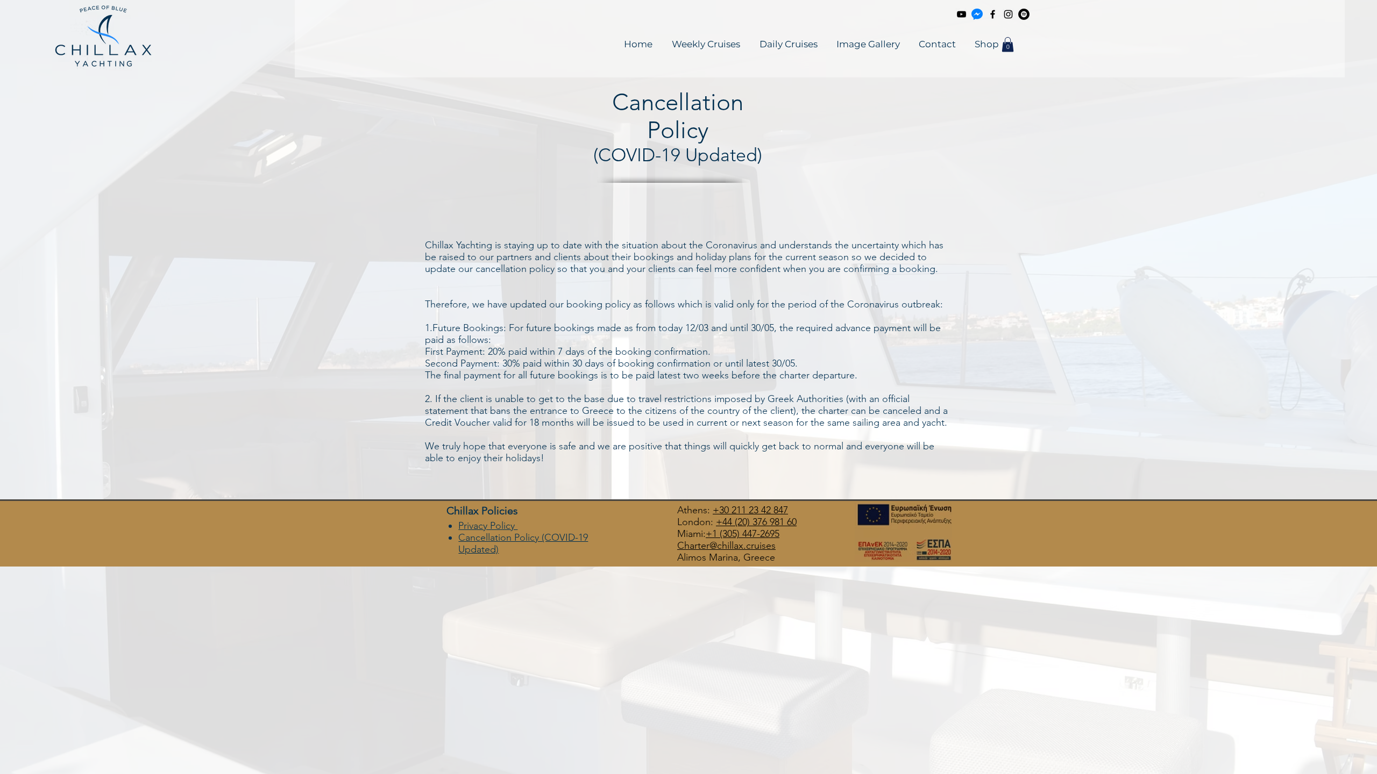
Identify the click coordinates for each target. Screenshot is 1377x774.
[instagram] (1008, 14)
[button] (1008, 44)
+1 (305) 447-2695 (742, 534)
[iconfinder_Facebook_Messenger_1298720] (977, 14)
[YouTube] (961, 14)
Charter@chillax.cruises (726, 545)
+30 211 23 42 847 (750, 510)
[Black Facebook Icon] (992, 14)
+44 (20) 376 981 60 (756, 522)
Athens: (695, 510)
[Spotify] (1024, 14)
